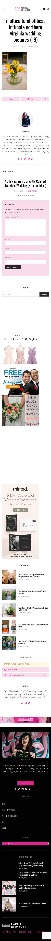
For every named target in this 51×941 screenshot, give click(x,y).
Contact (25, 783)
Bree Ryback (25, 131)
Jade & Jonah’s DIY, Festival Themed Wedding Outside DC (32, 642)
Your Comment (11, 217)
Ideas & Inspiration (8, 810)
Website (8, 258)
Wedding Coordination (9, 816)
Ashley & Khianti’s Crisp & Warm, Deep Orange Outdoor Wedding (32, 873)
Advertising (25, 932)
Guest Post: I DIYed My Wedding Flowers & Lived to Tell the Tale (33, 609)
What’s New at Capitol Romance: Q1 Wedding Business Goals (31, 886)
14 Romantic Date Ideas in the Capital (32, 903)
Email (7, 248)
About (4, 828)
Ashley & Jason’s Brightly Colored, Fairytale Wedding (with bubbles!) (25, 183)
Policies (40, 932)
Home (3, 804)
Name (7, 239)
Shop (3, 822)
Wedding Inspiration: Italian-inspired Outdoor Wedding (32, 592)
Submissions (9, 932)
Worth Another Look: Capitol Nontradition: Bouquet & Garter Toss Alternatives (31, 575)
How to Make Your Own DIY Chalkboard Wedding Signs (33, 625)
